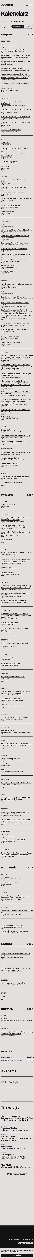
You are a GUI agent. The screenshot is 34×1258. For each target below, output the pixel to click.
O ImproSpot (25, 1242)
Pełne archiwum (17, 1174)
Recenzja (4, 1152)
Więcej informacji (13, 1251)
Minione (28, 27)
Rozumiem (17, 1255)
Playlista (4, 1114)
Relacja (3, 1126)
